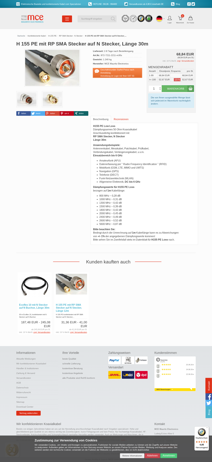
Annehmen (169, 455)
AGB (18, 383)
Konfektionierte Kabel (37, 36)
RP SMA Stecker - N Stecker (71, 36)
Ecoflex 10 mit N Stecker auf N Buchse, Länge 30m (34, 306)
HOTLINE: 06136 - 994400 (104, 4)
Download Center (24, 407)
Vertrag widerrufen (28, 413)
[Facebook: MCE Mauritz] (189, 4)
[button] (23, 113)
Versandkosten (23, 378)
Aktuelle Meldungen (26, 359)
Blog (177, 4)
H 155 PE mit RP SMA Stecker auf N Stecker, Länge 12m (69, 308)
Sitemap (20, 402)
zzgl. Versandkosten (185, 61)
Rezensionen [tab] (121, 119)
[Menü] (207, 428)
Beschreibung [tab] (100, 119)
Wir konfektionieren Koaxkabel (31, 363)
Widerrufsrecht (23, 392)
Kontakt (209, 385)
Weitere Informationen (132, 456)
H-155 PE (52, 36)
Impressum (21, 397)
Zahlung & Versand (25, 373)
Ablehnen (152, 455)
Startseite (21, 36)
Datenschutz (22, 387)
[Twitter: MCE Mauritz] (194, 4)
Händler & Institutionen (27, 368)
